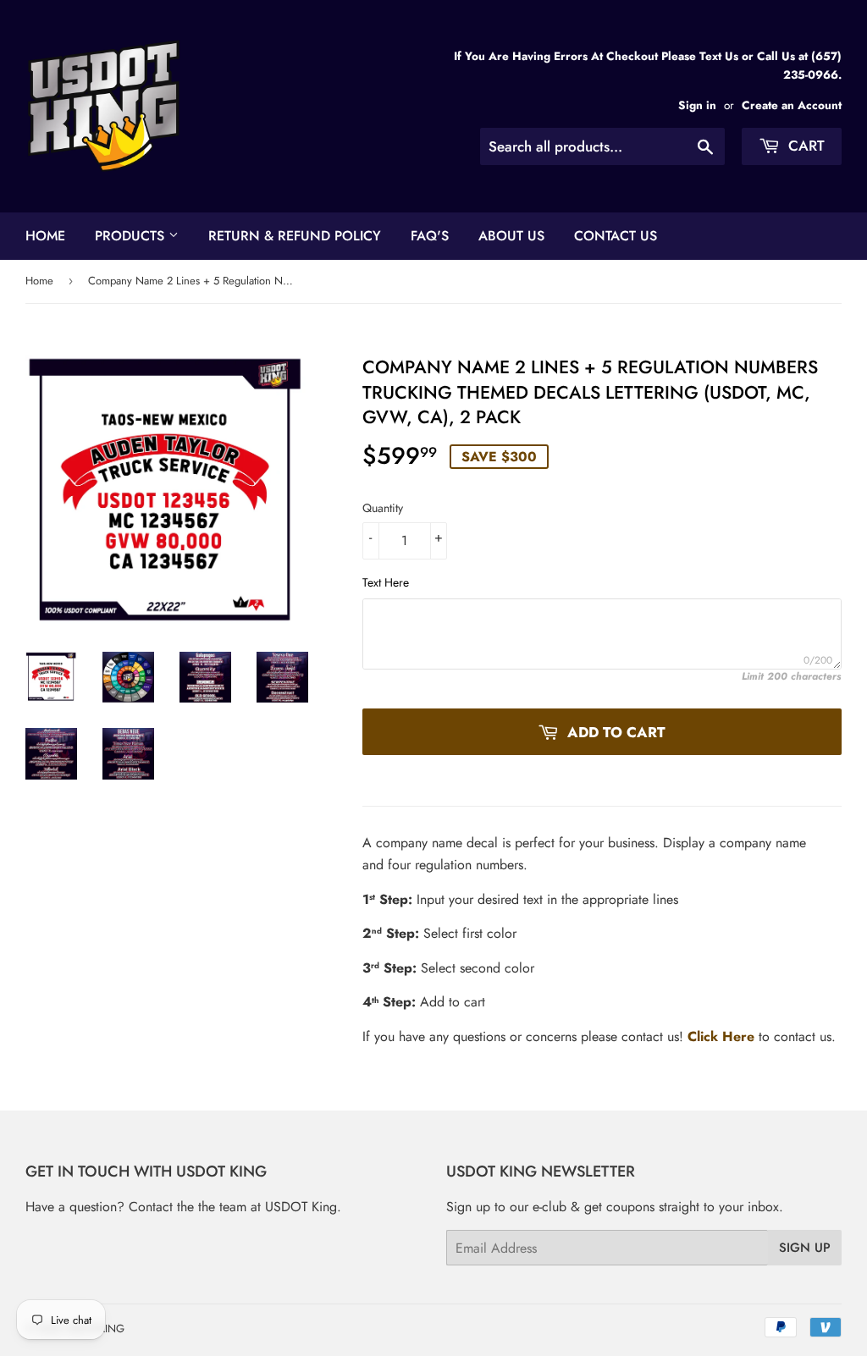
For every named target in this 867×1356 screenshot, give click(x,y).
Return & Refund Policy (294, 235)
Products (131, 235)
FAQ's (430, 235)
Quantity (382, 507)
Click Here (721, 1036)
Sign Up (805, 1247)
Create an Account (792, 104)
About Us (511, 235)
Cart (804, 145)
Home (45, 235)
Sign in (697, 104)
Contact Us (615, 235)
